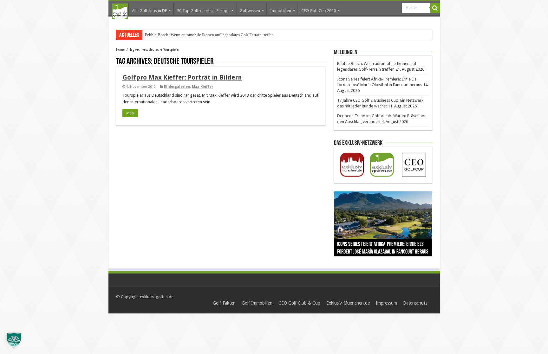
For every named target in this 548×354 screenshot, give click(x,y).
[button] (14, 340)
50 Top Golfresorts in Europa (203, 10)
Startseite (120, 11)
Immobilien (280, 10)
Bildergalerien (177, 87)
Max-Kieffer (202, 87)
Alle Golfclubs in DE (149, 10)
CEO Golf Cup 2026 (318, 10)
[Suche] (435, 8)
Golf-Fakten (224, 303)
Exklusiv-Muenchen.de (348, 303)
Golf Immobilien (257, 303)
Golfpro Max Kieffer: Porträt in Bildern (182, 77)
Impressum (386, 303)
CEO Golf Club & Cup (299, 303)
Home (120, 49)
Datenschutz (415, 303)
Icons (149, 34)
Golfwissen (250, 10)
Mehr (130, 113)
